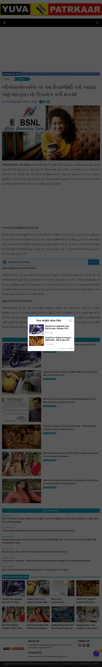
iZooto (71, 348)
